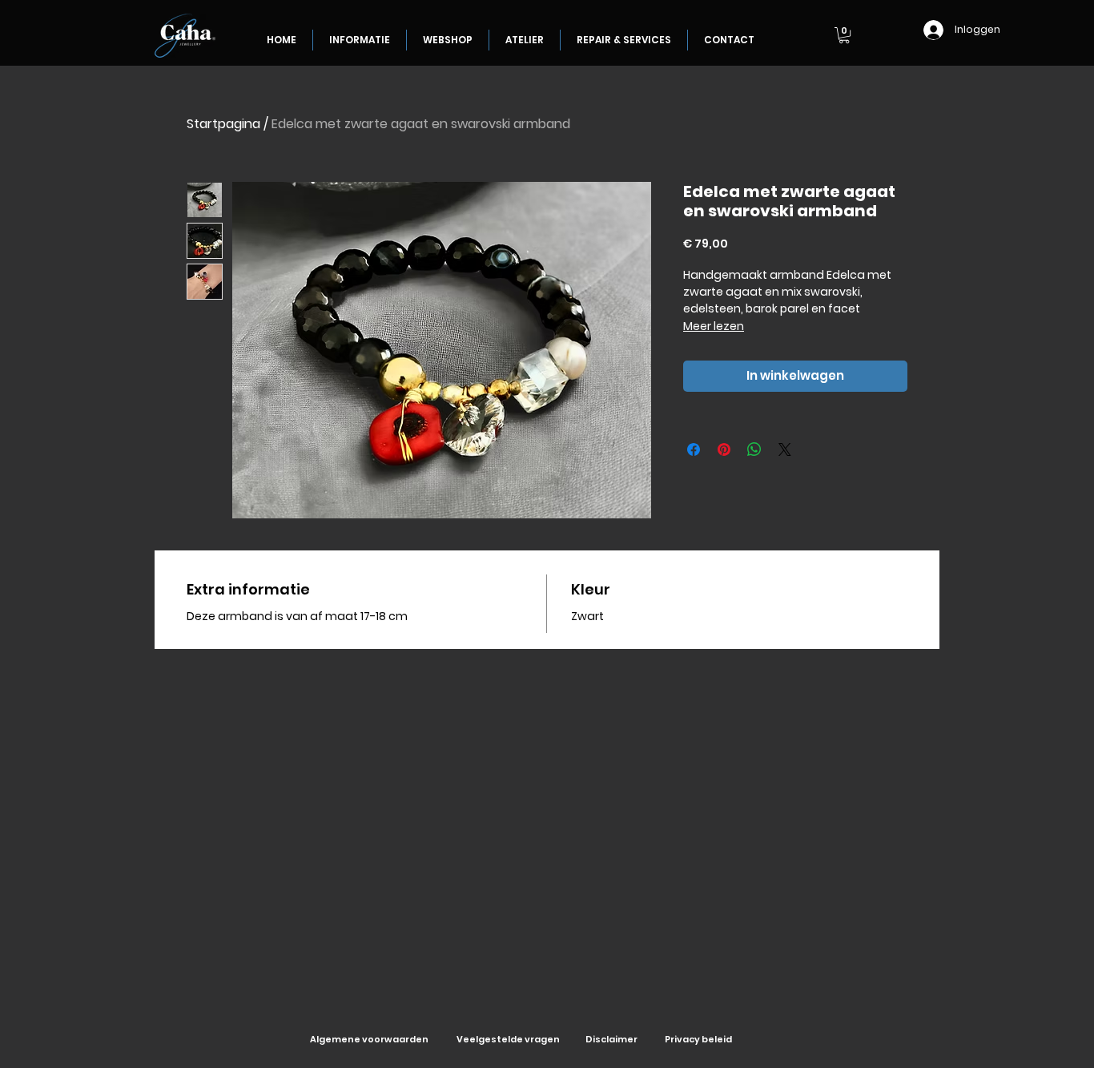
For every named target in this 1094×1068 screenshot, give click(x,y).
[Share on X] (784, 449)
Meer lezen (713, 326)
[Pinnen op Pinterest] (724, 449)
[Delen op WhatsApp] (754, 449)
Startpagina (223, 124)
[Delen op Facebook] (693, 449)
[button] (844, 35)
